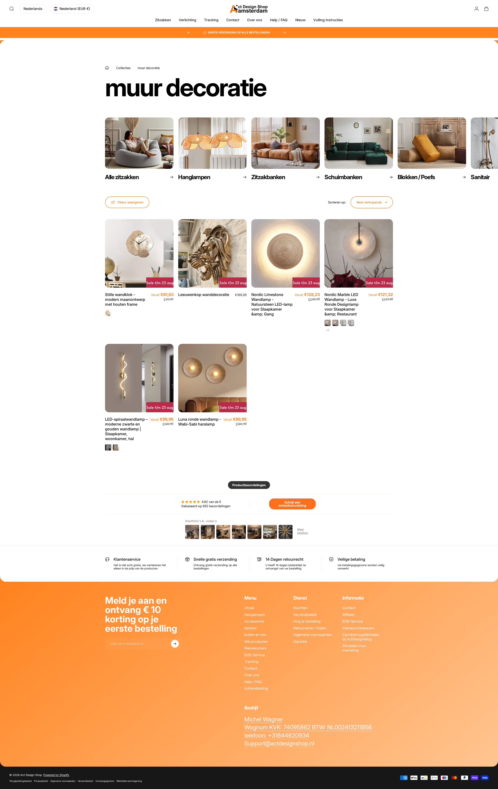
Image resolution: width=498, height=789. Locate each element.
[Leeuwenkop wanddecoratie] (212, 253)
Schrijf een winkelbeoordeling (292, 503)
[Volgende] (284, 32)
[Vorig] (188, 32)
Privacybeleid (41, 781)
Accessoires (254, 621)
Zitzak (249, 608)
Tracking (251, 661)
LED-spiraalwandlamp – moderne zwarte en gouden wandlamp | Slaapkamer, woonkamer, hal (126, 429)
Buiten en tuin (255, 635)
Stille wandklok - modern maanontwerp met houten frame (125, 299)
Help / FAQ (252, 682)
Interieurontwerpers (358, 628)
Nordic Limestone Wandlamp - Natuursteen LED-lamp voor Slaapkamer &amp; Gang (272, 304)
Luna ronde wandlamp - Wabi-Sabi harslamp (199, 421)
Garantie (300, 641)
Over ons (251, 675)
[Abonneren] (175, 644)
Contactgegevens (105, 781)
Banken (250, 628)
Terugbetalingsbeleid (20, 781)
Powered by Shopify (56, 775)
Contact (250, 668)
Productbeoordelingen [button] (249, 485)
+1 (327, 330)
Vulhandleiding (256, 688)
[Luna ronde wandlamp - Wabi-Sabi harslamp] (212, 378)
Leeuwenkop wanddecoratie (203, 294)
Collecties (123, 68)
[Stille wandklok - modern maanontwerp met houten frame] (139, 253)
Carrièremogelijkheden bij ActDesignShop (360, 637)
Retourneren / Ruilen (309, 628)
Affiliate (348, 615)
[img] (205, 502)
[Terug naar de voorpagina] (107, 68)
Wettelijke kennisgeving (129, 781)
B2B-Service (254, 655)
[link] (263, 719)
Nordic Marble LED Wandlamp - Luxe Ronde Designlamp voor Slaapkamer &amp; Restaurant (341, 304)
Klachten (300, 608)
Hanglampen (254, 615)
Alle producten (256, 641)
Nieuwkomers (255, 648)
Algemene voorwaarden (312, 635)
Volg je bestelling (307, 621)
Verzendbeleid (305, 615)
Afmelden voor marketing (354, 648)
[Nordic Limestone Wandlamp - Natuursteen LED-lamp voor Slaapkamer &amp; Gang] (285, 253)
